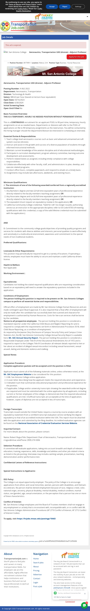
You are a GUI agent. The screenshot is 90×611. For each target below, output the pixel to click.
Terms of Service (15, 4)
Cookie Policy (22, 9)
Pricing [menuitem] (36, 570)
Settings (78, 6)
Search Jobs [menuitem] (38, 562)
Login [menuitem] (35, 582)
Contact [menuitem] (36, 578)
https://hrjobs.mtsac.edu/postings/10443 (36, 518)
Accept (51, 6)
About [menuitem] (36, 566)
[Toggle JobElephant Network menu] (44, 16)
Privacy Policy (30, 4)
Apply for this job (76, 57)
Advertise (37, 574)
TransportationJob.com (25, 608)
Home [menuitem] (36, 558)
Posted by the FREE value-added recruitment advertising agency (21, 541)
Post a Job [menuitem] (37, 586)
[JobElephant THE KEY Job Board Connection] (70, 553)
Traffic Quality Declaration (29, 10)
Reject (64, 6)
